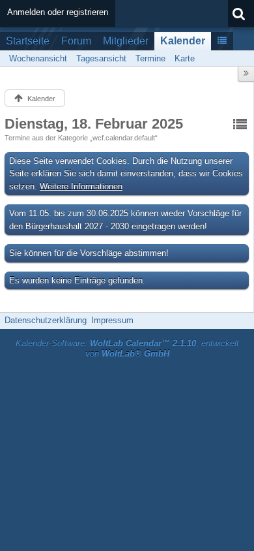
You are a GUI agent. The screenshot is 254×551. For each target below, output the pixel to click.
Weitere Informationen (81, 186)
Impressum (112, 320)
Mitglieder (125, 40)
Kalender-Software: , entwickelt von (127, 348)
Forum (76, 40)
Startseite (27, 40)
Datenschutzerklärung (46, 320)
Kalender (182, 40)
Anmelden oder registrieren (57, 12)
